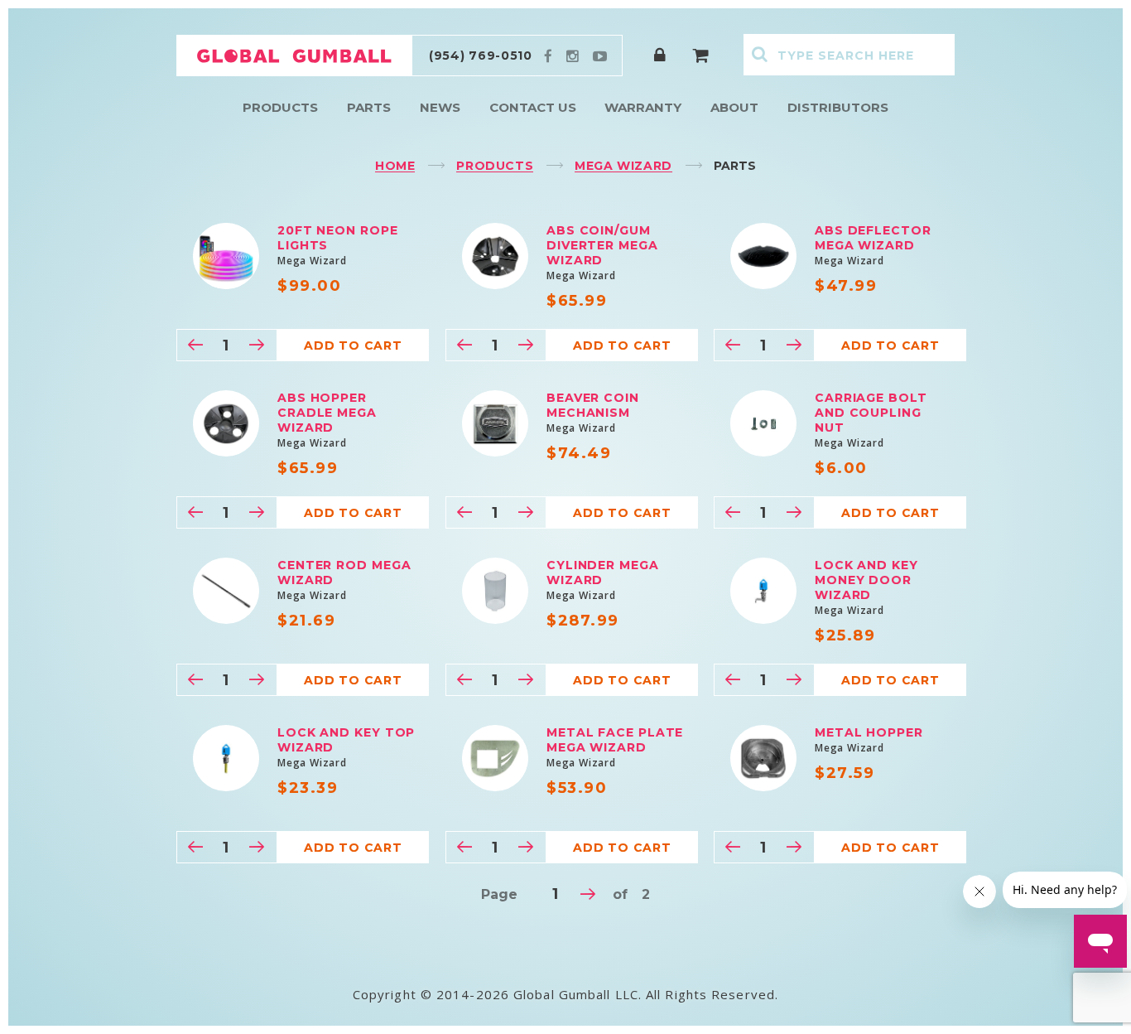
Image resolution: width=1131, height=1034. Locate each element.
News (440, 107)
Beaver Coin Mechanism (592, 405)
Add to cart (353, 345)
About (734, 107)
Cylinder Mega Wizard (602, 572)
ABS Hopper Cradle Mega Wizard (327, 412)
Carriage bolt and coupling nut (871, 412)
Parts (369, 107)
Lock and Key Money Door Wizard (866, 580)
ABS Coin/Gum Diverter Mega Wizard (602, 245)
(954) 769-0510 (480, 55)
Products (280, 107)
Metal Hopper (869, 732)
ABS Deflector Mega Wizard (873, 238)
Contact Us (532, 107)
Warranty (642, 107)
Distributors (837, 107)
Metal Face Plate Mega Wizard (614, 740)
